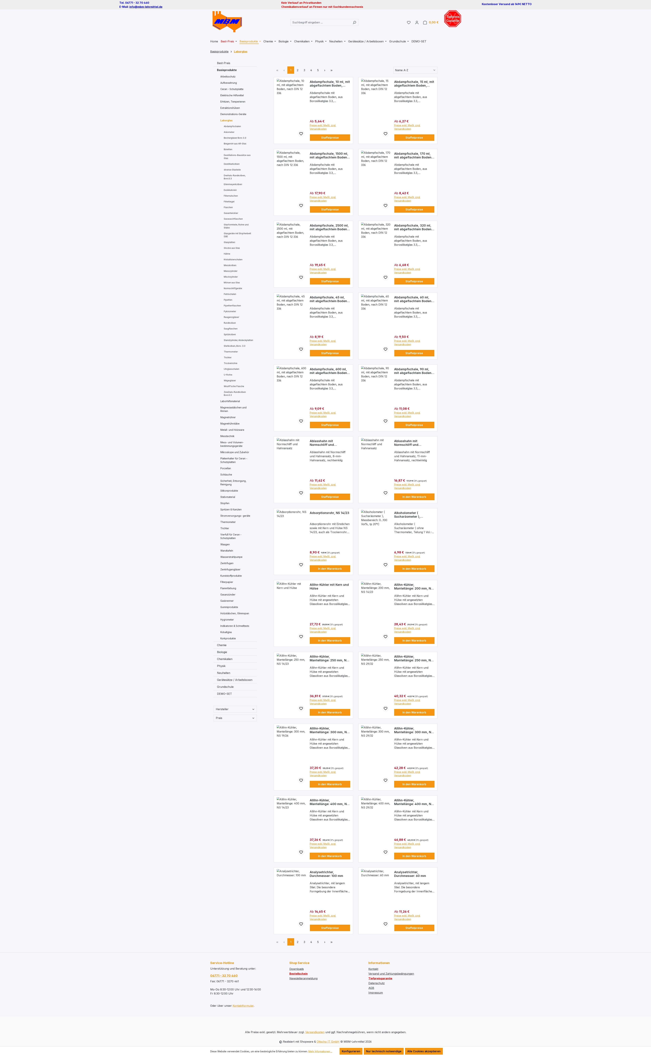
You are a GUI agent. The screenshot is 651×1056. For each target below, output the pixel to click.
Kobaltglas (226, 632)
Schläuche (226, 474)
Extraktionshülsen (230, 107)
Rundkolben (230, 323)
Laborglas (226, 120)
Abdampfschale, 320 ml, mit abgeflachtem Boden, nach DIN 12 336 (413, 227)
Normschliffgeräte (233, 288)
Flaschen (228, 207)
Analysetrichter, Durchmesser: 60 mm (410, 874)
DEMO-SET (224, 693)
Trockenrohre (230, 363)
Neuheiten (223, 673)
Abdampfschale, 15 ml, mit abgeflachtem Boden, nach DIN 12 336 (414, 83)
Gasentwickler (231, 213)
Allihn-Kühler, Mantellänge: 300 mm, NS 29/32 (413, 730)
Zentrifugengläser (230, 569)
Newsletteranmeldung (303, 978)
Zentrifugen (226, 563)
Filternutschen (231, 196)
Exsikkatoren (230, 190)
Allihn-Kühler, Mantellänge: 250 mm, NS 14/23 (329, 658)
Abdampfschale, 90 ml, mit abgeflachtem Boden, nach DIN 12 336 (413, 371)
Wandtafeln (226, 550)
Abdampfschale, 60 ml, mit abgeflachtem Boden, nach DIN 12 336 (413, 299)
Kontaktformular (243, 1005)
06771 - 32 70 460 (224, 975)
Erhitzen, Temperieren (232, 101)
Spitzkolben (230, 334)
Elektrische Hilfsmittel (232, 95)
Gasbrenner (227, 600)
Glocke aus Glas (232, 248)
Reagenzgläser (231, 317)
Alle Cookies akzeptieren (424, 1051)
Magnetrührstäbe (230, 423)
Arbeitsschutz (227, 76)
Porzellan (225, 468)
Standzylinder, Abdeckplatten (238, 340)
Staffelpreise (330, 137)
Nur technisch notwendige (383, 1051)
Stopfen (224, 503)
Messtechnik (227, 436)
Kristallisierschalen (233, 259)
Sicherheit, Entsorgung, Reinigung (233, 482)
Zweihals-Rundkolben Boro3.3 (235, 393)
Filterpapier (226, 582)
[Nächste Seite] (324, 70)
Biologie (222, 652)
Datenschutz (376, 983)
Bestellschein (298, 973)
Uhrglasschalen (231, 369)
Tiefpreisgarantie (380, 978)
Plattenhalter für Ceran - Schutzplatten (233, 460)
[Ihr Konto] (417, 22)
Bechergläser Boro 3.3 (235, 138)
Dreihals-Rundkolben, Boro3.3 (234, 177)
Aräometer (229, 132)
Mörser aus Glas (232, 282)
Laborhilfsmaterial (230, 401)
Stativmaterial (227, 496)
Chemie (221, 645)
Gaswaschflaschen (233, 219)
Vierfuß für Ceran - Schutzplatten (230, 536)
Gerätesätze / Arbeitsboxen (234, 680)
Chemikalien (224, 659)
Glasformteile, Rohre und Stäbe (236, 226)
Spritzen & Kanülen (231, 509)
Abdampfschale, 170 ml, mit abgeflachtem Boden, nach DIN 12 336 (413, 155)
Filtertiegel (229, 201)
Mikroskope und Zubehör (234, 452)
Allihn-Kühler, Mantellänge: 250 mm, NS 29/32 (413, 658)
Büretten (228, 149)
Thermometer (231, 351)
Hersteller (222, 709)
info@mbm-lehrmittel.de (145, 6)
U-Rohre (228, 374)
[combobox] (321, 22)
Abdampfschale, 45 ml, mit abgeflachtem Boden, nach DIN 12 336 (329, 299)
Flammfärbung (228, 588)
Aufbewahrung (228, 82)
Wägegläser (230, 380)
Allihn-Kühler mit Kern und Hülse (329, 586)
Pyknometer (230, 311)
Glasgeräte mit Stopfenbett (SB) (237, 235)
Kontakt (373, 969)
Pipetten (228, 300)
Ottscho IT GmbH (328, 1041)
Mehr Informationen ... (320, 1051)
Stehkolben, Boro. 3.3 (234, 346)
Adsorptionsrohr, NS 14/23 (329, 513)
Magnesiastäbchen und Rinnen (233, 409)
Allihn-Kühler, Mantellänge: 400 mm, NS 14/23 (329, 802)
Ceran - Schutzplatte (231, 89)
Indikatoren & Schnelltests (234, 625)
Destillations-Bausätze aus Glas (237, 156)
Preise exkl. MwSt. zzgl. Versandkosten (323, 127)
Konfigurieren (351, 1051)
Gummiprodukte (229, 607)
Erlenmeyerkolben (233, 184)
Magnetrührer (228, 417)
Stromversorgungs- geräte (235, 515)
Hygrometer (227, 619)
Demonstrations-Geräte (233, 114)
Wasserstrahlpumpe (231, 556)
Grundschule (225, 686)
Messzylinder (230, 271)
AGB (371, 988)
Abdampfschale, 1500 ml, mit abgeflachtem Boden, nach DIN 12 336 (329, 155)
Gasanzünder (227, 594)
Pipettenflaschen (232, 305)
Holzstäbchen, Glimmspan (234, 613)
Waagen (225, 544)
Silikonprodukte (229, 490)
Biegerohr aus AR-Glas (235, 143)
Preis (219, 718)
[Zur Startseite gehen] (227, 22)
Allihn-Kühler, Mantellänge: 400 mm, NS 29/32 (413, 802)
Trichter (227, 357)
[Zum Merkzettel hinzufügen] (301, 133)
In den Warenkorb (414, 497)
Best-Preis (223, 63)
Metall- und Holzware (232, 429)
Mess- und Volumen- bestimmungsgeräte (232, 444)
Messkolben (230, 265)
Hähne (227, 253)
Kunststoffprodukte (231, 575)
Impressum (375, 992)
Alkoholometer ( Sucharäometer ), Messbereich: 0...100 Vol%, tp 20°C (414, 515)
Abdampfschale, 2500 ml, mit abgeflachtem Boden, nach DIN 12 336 (329, 227)
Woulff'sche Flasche (234, 386)
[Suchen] (354, 22)
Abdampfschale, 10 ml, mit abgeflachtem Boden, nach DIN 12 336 (330, 83)
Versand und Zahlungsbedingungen (391, 973)
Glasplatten (229, 242)
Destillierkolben (232, 164)
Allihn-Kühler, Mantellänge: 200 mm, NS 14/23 (413, 586)
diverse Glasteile (232, 169)
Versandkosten (314, 1032)
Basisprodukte (227, 70)
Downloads (296, 969)
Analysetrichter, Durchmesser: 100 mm (326, 874)
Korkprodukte (228, 638)
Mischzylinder (231, 277)
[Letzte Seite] (331, 70)
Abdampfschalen (232, 126)
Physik (221, 666)
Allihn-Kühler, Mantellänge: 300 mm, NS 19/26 (329, 730)
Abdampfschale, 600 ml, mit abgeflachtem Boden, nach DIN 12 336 (329, 371)
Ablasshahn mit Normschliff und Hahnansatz (322, 443)
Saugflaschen (231, 328)
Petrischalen (230, 294)
